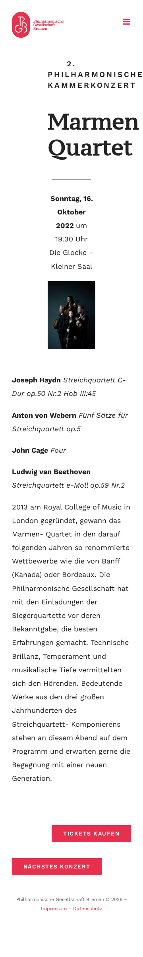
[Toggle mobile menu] (127, 21)
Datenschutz (87, 908)
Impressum (54, 908)
